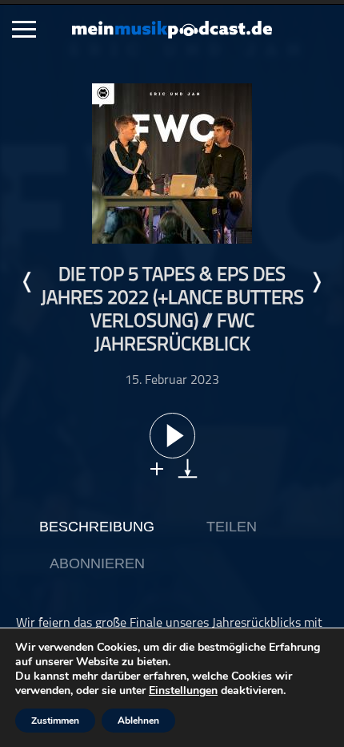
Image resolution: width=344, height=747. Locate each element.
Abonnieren (97, 563)
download (188, 468)
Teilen (231, 527)
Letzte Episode (28, 282)
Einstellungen (183, 691)
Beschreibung (96, 527)
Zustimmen (55, 720)
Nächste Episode (316, 282)
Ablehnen (138, 720)
